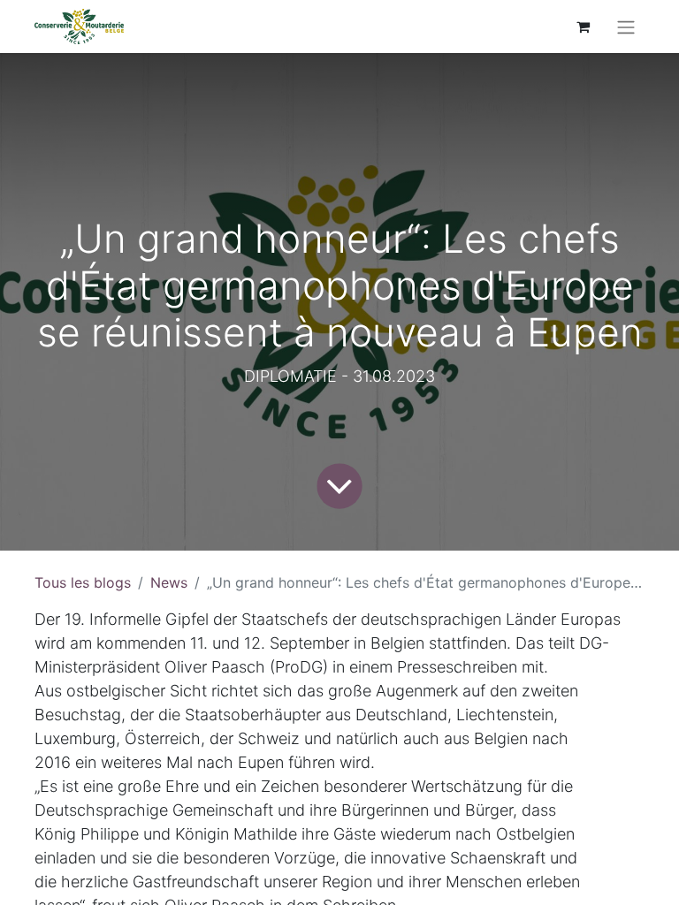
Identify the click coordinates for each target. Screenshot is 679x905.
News (168, 582)
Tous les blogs (82, 582)
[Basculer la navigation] (626, 26)
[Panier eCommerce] (582, 26)
